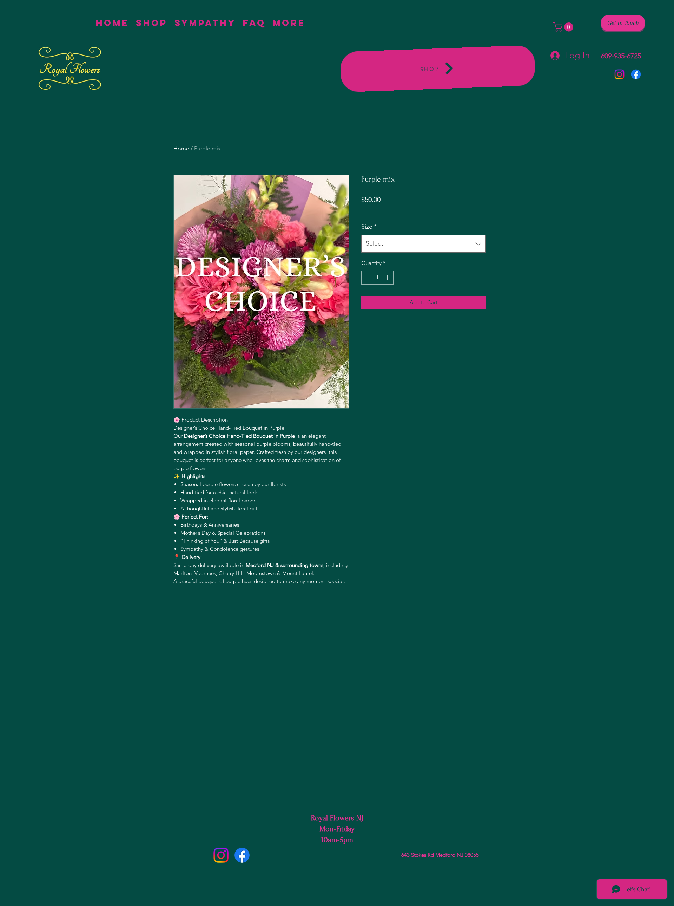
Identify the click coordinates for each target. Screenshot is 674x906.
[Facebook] (635, 74)
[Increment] (388, 277)
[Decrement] (367, 277)
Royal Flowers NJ (337, 818)
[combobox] (423, 244)
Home (181, 148)
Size (369, 226)
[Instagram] (619, 74)
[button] (564, 27)
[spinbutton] (377, 277)
